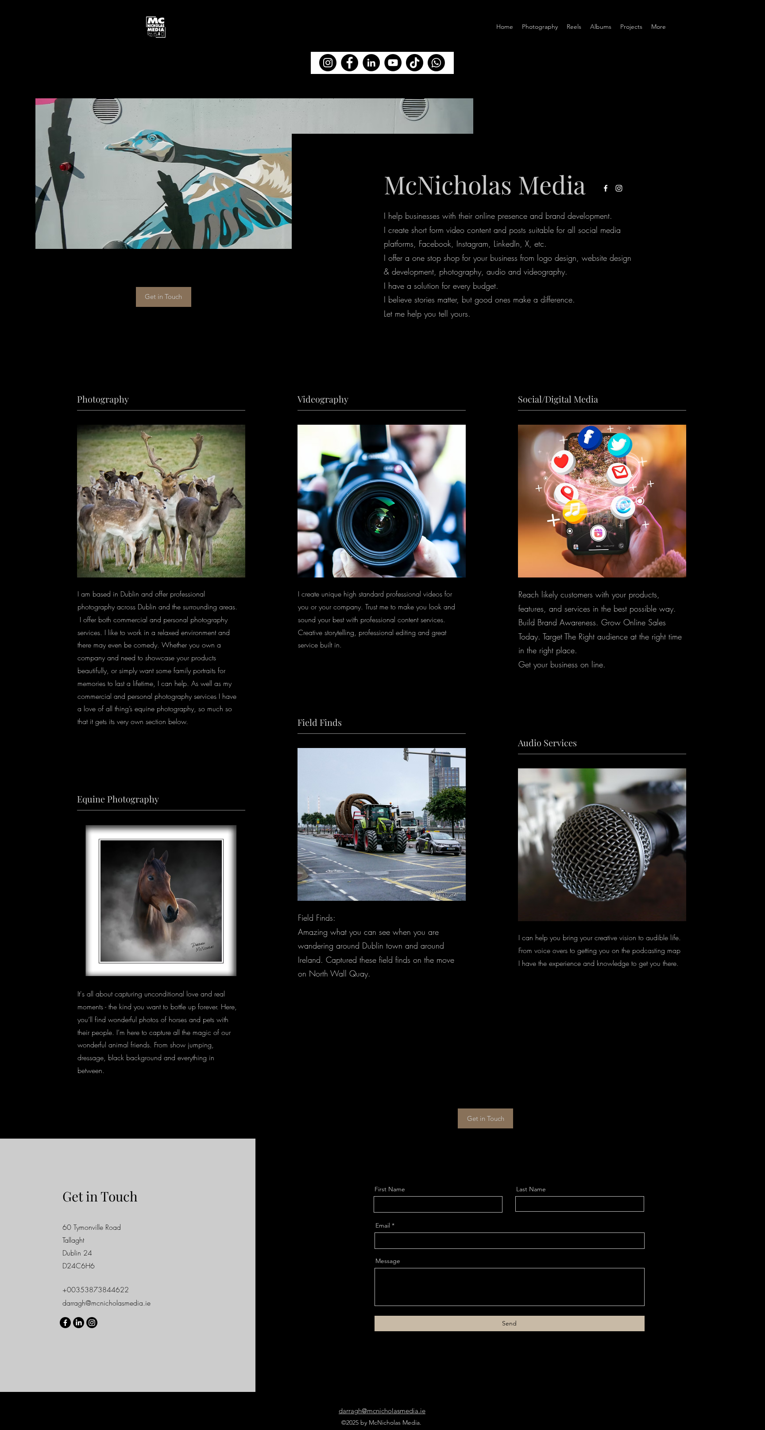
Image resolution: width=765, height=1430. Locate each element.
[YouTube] (393, 62)
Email (382, 1225)
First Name (390, 1189)
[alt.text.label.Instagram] (618, 188)
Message (387, 1261)
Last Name (531, 1189)
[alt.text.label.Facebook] (605, 188)
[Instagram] (91, 1322)
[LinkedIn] (78, 1322)
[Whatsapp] (436, 62)
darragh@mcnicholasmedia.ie (106, 1303)
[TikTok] (414, 62)
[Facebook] (65, 1322)
